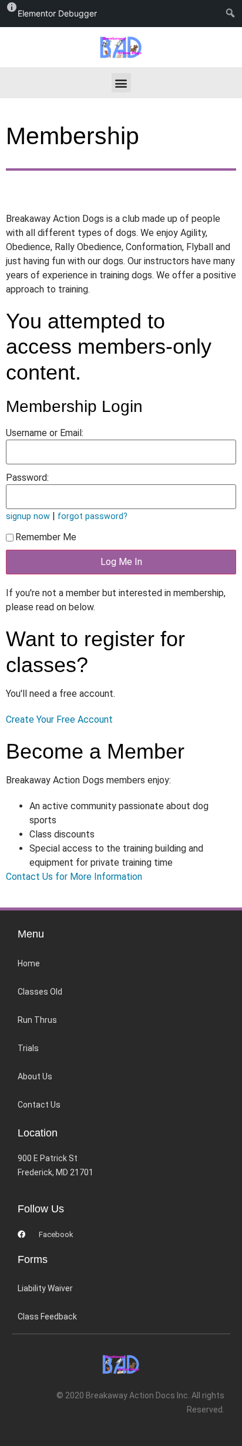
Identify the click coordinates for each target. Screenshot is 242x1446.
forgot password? (92, 516)
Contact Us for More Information (74, 876)
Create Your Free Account (59, 719)
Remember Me (45, 537)
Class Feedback (47, 1316)
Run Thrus (37, 1020)
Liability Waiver (45, 1288)
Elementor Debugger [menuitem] (57, 13)
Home (29, 963)
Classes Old (40, 991)
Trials (28, 1048)
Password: (27, 478)
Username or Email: (44, 433)
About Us (35, 1076)
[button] (121, 82)
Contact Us (39, 1104)
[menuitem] (233, 13)
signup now (28, 516)
